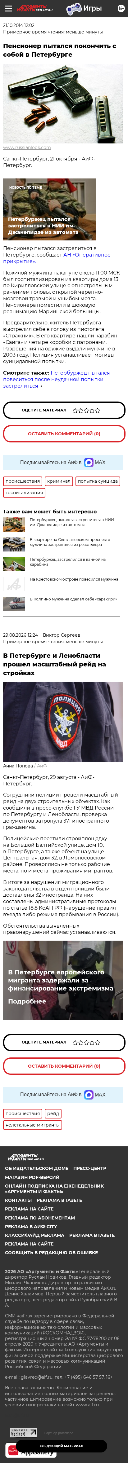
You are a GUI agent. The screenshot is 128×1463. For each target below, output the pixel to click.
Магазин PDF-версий (32, 1177)
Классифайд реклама (34, 1235)
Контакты (18, 1200)
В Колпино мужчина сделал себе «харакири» (73, 599)
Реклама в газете (59, 1200)
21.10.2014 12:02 (18, 25)
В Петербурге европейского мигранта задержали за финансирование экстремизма (61, 980)
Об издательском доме (36, 1168)
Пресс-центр (89, 1168)
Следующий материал (61, 1446)
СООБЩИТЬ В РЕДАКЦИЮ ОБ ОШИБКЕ (51, 1252)
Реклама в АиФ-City (31, 1226)
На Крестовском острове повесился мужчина (74, 579)
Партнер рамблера (58, 1433)
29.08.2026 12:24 (20, 635)
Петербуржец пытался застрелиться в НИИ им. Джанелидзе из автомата (72, 522)
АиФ (42, 766)
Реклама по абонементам (40, 1218)
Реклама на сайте (29, 1209)
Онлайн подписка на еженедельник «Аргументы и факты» (54, 1188)
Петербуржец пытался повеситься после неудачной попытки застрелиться (56, 379)
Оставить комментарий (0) (64, 434)
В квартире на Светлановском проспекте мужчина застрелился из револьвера (70, 542)
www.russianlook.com (27, 147)
